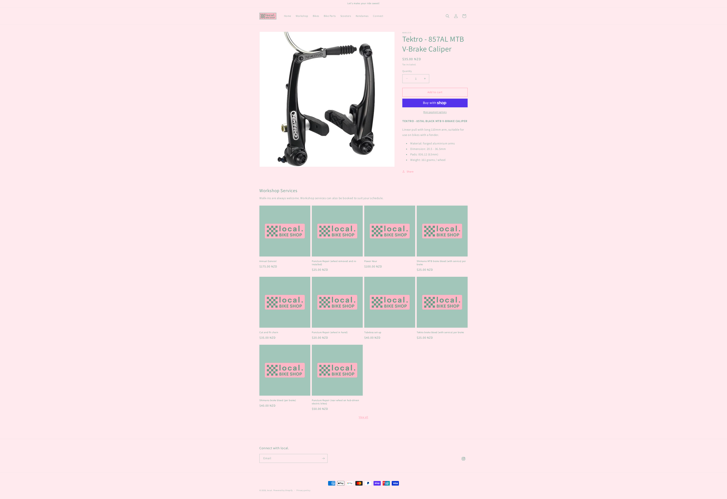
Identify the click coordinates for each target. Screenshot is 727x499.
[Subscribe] (323, 458)
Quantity (407, 71)
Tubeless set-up (372, 332)
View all (363, 417)
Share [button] (410, 171)
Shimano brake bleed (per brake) (277, 400)
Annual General (267, 261)
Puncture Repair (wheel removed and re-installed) (334, 263)
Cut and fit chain (268, 332)
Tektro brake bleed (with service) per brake (440, 332)
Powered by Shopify (283, 490)
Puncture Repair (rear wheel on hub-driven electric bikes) (335, 402)
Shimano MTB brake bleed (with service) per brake (441, 263)
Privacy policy (303, 490)
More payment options (435, 112)
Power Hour (370, 261)
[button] (447, 16)
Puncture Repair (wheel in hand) (330, 332)
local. (270, 490)
